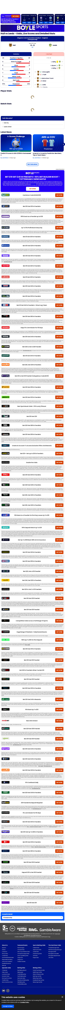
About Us (4, 947)
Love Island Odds (6, 974)
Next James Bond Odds (7, 982)
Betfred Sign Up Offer (37, 978)
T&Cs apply (27, 644)
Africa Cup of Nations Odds (23, 951)
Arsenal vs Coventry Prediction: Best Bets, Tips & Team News (47, 154)
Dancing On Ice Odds (7, 978)
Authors (3, 949)
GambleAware (27, 935)
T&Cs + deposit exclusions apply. (34, 826)
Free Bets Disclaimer (6, 963)
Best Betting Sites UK (21, 970)
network (12, 888)
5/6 (41, 22)
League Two (20, 959)
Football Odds (36, 947)
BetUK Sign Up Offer (37, 976)
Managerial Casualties (53, 953)
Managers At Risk (52, 951)
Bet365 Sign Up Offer (37, 972)
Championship (20, 949)
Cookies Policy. (24, 1002)
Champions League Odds (23, 953)
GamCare (57, 933)
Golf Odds (35, 955)
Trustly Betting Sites (21, 974)
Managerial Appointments (54, 955)
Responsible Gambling (7, 959)
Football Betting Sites (22, 984)
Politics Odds (5, 972)
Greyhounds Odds (37, 949)
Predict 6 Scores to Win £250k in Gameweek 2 (16, 154)
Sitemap (4, 965)
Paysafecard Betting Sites (23, 980)
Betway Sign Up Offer (37, 982)
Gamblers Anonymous (36, 935)
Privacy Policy (5, 953)
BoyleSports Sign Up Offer (38, 980)
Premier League (20, 947)
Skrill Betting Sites (21, 982)
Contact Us (4, 951)
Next (63, 144)
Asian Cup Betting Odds (22, 955)
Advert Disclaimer (60, 169)
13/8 (58, 22)
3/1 (46, 22)
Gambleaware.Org (27, 350)
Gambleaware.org (8, 261)
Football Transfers (21, 961)
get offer (15, 16)
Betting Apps (20, 972)
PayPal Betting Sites (21, 976)
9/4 (34, 22)
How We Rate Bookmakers (8, 957)
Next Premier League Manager (55, 949)
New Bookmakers (21, 978)
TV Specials (4, 970)
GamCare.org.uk (53, 826)
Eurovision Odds (5, 976)
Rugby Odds (36, 957)
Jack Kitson (5, 158)
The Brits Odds (5, 980)
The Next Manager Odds (53, 947)
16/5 (50, 22)
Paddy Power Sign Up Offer (39, 970)
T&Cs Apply (33, 184)
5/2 (63, 22)
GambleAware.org (48, 766)
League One (20, 957)
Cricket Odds (36, 951)
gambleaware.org (17, 744)
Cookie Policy (5, 955)
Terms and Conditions (7, 961)
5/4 (24, 22)
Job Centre (50, 957)
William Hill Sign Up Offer (38, 974)
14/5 (29, 22)
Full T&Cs (6, 430)
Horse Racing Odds (37, 953)
